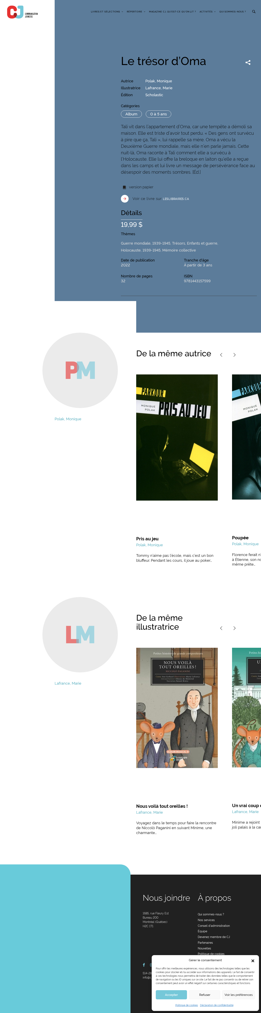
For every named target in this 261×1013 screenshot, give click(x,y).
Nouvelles (204, 948)
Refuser (204, 995)
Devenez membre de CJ (214, 937)
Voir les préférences (239, 995)
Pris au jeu (147, 538)
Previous (221, 355)
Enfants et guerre (202, 243)
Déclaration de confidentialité (216, 1005)
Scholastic (154, 95)
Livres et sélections (105, 11)
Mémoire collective (179, 250)
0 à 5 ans (158, 114)
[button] (253, 960)
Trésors (178, 243)
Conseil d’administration (214, 925)
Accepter (171, 995)
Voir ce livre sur (161, 198)
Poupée (240, 537)
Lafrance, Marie (159, 88)
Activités (206, 11)
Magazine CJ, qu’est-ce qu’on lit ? (172, 11)
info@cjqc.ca (151, 977)
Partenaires (205, 942)
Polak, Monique (158, 81)
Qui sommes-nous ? (232, 11)
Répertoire (134, 11)
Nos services (206, 920)
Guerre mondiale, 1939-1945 (145, 243)
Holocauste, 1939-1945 (140, 250)
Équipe (202, 931)
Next (234, 355)
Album (131, 114)
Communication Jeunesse (22, 12)
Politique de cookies (186, 1005)
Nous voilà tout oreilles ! (162, 806)
